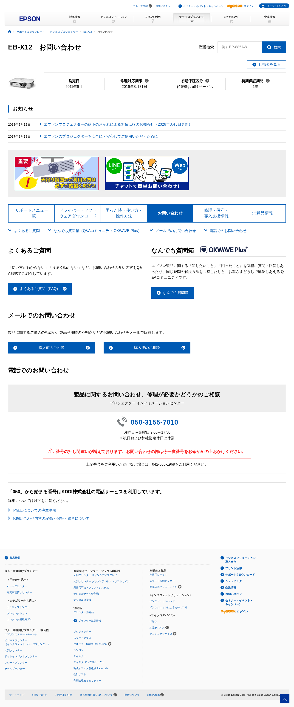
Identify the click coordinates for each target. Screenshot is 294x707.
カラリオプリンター (18, 607)
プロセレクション (17, 613)
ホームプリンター (17, 586)
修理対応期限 (134, 81)
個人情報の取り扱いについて (96, 694)
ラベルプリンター (15, 668)
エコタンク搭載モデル (19, 619)
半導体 (153, 621)
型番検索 (206, 47)
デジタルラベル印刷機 (86, 593)
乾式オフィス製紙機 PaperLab (91, 668)
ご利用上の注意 (63, 694)
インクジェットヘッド (162, 601)
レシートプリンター (16, 662)
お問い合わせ (163, 6)
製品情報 (14, 557)
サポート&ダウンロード (240, 574)
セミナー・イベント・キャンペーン (203, 6)
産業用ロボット (158, 574)
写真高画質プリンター (19, 592)
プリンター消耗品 (84, 612)
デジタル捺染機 (82, 599)
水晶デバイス (157, 627)
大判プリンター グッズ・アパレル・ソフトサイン (102, 581)
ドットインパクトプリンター (21, 656)
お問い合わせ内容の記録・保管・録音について (51, 518)
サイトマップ (16, 694)
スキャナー (80, 656)
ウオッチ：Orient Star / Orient (90, 644)
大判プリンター (13, 650)
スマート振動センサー (162, 581)
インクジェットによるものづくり (168, 607)
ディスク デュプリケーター (89, 662)
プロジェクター (82, 631)
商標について (132, 694)
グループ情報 (140, 6)
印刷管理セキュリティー (87, 680)
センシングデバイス (161, 633)
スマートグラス (82, 637)
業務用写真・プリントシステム (91, 587)
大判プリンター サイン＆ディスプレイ (95, 575)
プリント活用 (233, 568)
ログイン (249, 6)
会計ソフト (80, 674)
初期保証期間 (255, 81)
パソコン (79, 650)
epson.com (153, 694)
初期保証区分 (195, 81)
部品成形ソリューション (163, 586)
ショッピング (233, 581)
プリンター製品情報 (89, 620)
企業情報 (230, 587)
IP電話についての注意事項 (34, 510)
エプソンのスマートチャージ (21, 634)
